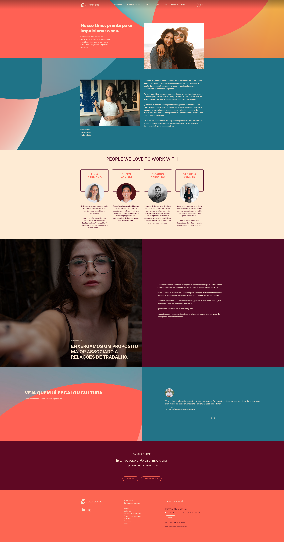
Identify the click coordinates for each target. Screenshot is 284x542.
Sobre (126, 509)
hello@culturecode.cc (132, 503)
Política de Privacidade (170, 526)
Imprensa (127, 521)
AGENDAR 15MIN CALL (151, 478)
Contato (148, 5)
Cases (165, 5)
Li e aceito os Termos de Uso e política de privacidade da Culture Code (184, 512)
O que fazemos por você (133, 516)
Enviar (170, 517)
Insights (174, 5)
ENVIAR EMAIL (130, 478)
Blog (157, 5)
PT (199, 5)
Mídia (183, 5)
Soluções (118, 5)
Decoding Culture (134, 5)
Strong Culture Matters (132, 513)
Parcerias (127, 518)
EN (202, 5)
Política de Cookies (182, 526)
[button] (211, 418)
